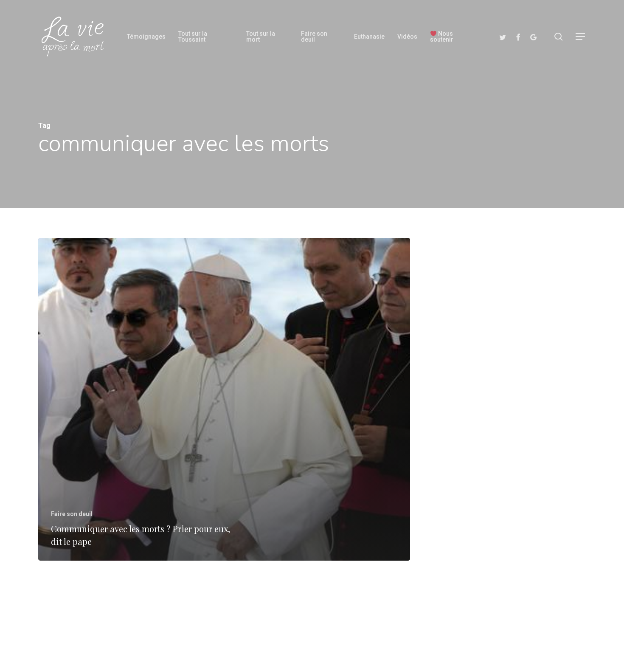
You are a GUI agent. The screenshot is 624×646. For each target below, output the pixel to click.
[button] (581, 36)
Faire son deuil (72, 514)
